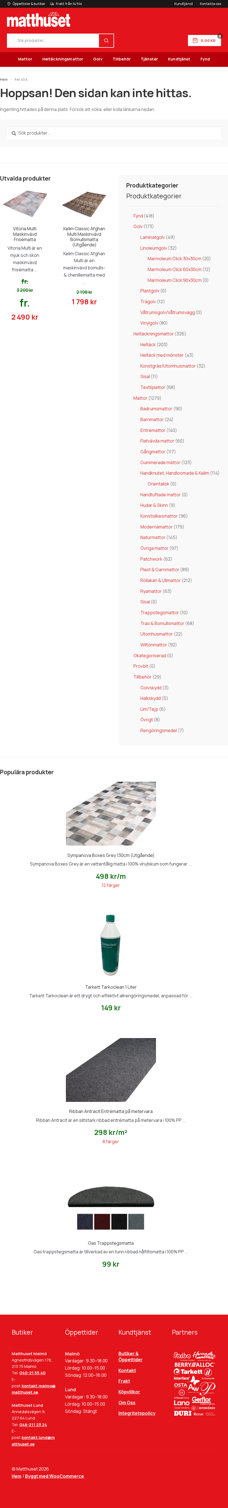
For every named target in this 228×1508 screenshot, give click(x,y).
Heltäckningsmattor (62, 59)
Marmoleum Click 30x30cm (174, 258)
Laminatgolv (152, 237)
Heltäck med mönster (162, 355)
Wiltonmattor (153, 645)
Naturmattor (152, 537)
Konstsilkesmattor (159, 516)
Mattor (25, 59)
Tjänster (149, 59)
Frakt (124, 1381)
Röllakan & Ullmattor (160, 580)
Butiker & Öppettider (130, 1356)
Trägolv (148, 301)
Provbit (140, 666)
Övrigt (146, 720)
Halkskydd (150, 698)
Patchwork (151, 559)
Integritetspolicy (136, 1413)
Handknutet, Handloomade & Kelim (174, 473)
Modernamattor (156, 527)
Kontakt (127, 1370)
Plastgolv (149, 291)
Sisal (145, 376)
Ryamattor (151, 591)
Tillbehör (122, 59)
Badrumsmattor (156, 409)
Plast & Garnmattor (159, 569)
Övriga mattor (154, 548)
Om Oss (126, 1403)
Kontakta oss (210, 4)
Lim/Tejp (149, 709)
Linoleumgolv (153, 248)
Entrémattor (152, 430)
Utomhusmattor (156, 634)
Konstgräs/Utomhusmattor (168, 366)
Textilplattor (152, 387)
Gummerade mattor (160, 462)
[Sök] (106, 40)
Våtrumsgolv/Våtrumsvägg (167, 312)
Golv (98, 59)
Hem (4, 79)
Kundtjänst (183, 4)
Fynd (205, 59)
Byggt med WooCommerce (54, 1476)
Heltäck (148, 344)
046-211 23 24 (33, 1424)
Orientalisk (158, 484)
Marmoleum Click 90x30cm (175, 280)
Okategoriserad (149, 655)
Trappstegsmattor (159, 612)
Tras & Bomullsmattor (162, 623)
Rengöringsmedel (158, 730)
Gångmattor (152, 452)
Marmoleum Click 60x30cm (175, 269)
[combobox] (53, 40)
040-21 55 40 (32, 1372)
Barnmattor (152, 419)
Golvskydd (151, 688)
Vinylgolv (149, 323)
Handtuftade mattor (160, 495)
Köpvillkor (129, 1392)
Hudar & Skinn (154, 505)
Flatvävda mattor (157, 441)
